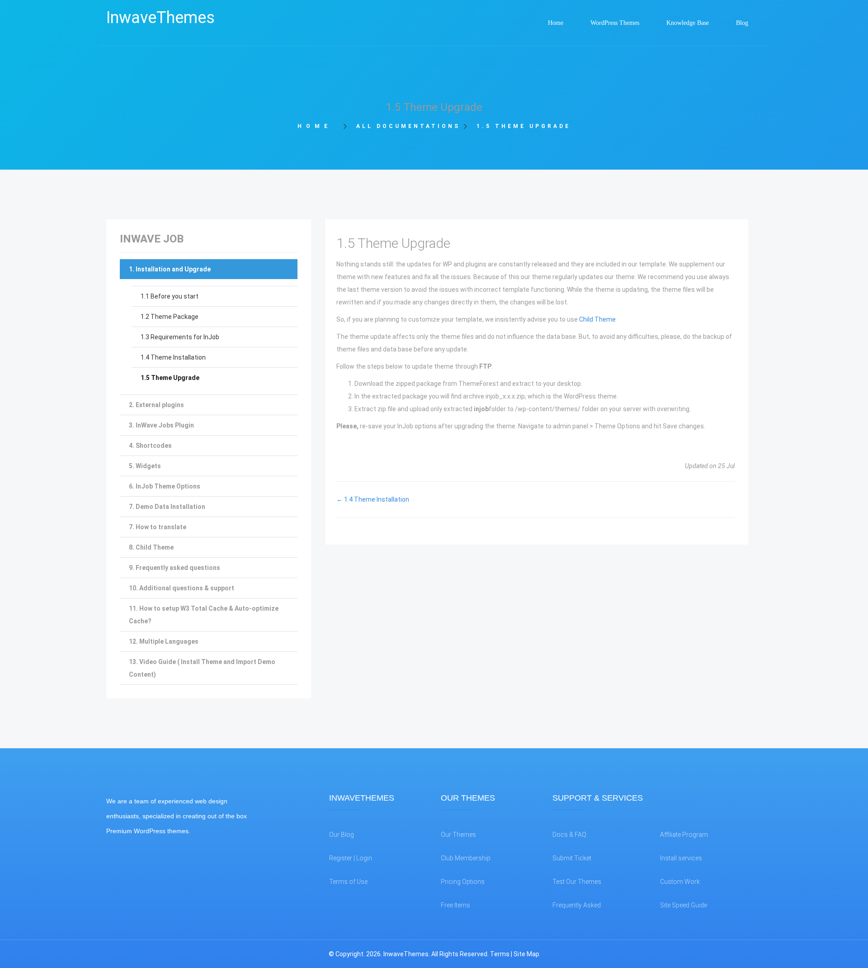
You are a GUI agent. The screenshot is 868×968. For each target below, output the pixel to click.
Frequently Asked (576, 905)
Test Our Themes (576, 881)
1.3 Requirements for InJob (180, 337)
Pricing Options (463, 881)
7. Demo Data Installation (167, 506)
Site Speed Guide (683, 905)
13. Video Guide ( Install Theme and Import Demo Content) (202, 668)
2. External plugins (156, 404)
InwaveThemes (160, 17)
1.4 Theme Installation (173, 357)
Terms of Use (348, 881)
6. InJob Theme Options (164, 486)
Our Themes (458, 834)
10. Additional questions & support (181, 588)
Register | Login (350, 858)
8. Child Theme (151, 547)
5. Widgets (145, 466)
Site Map (526, 954)
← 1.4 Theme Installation (372, 499)
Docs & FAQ (569, 834)
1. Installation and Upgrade (170, 269)
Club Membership (466, 858)
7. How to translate (157, 527)
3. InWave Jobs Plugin (161, 425)
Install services (681, 858)
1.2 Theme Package (169, 316)
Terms (499, 954)
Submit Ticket (571, 858)
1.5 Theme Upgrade (170, 377)
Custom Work (680, 881)
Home (317, 126)
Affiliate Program (684, 834)
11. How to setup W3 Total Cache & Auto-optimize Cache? (203, 615)
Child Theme (597, 319)
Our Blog (341, 834)
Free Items (455, 905)
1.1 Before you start (169, 296)
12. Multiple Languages (163, 641)
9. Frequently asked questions (174, 567)
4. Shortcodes (150, 445)
